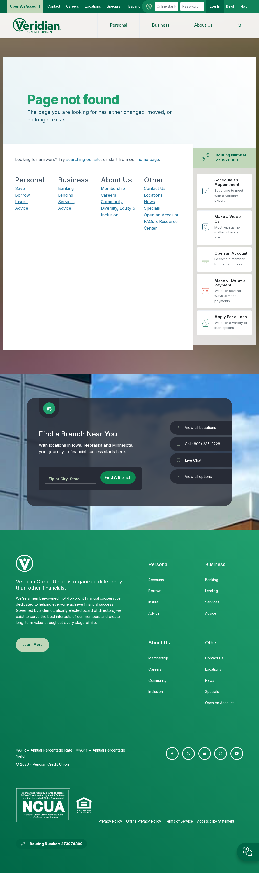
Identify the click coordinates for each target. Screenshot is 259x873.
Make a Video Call (224, 228)
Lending (65, 195)
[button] (239, 25)
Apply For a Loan (224, 323)
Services (66, 201)
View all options (198, 476)
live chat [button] (248, 852)
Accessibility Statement (215, 821)
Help (244, 6)
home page (148, 159)
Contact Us (154, 188)
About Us (203, 25)
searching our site (83, 159)
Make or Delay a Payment (224, 291)
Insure (21, 201)
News (149, 201)
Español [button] (134, 6)
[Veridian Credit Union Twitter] (188, 753)
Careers (108, 195)
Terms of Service (179, 821)
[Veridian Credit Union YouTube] (236, 753)
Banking (66, 188)
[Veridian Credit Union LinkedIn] (204, 753)
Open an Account (161, 214)
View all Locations (200, 427)
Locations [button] (93, 6)
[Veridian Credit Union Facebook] (172, 753)
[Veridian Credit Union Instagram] (220, 753)
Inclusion (155, 692)
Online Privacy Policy (143, 821)
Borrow (22, 195)
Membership (113, 188)
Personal (118, 25)
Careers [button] (72, 6)
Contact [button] (53, 6)
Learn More (32, 645)
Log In (215, 6)
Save (20, 188)
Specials (152, 208)
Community (112, 201)
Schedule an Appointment (224, 191)
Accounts (156, 580)
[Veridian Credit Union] (37, 25)
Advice (21, 208)
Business (160, 25)
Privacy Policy (110, 821)
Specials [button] (113, 6)
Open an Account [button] (25, 6)
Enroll (230, 6)
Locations (153, 195)
